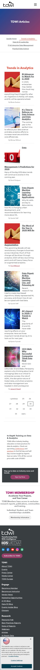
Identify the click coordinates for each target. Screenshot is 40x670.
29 (24, 404)
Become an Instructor (11, 591)
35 (16, 414)
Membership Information (20, 517)
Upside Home (11, 39)
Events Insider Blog (10, 607)
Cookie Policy (13, 656)
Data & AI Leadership (21, 42)
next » (24, 414)
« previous (14, 399)
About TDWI (7, 566)
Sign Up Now (20, 477)
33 (24, 409)
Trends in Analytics (28, 39)
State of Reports (8, 626)
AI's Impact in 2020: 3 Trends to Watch (27, 314)
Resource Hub (7, 620)
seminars (10, 451)
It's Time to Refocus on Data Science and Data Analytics (28, 114)
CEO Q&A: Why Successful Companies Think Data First (27, 355)
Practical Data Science (20, 49)
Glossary (5, 610)
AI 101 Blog (6, 601)
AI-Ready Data (8, 636)
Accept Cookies (16, 666)
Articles (5, 632)
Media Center (7, 576)
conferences (19, 449)
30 (30, 404)
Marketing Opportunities (12, 598)
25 (23, 399)
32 (17, 409)
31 (10, 409)
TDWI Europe (7, 579)
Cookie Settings (17, 660)
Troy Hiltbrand (15, 266)
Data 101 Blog (7, 604)
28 (17, 404)
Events (4, 569)
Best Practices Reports (11, 623)
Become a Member (10, 588)
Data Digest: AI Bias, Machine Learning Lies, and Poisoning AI (28, 279)
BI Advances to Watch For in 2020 (28, 76)
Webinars (6, 629)
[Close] (30, 639)
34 (30, 409)
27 (10, 404)
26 (30, 399)
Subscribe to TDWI (12, 556)
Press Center (7, 573)
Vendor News (7, 595)
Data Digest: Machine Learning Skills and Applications (28, 192)
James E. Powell (15, 389)
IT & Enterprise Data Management (20, 45)
